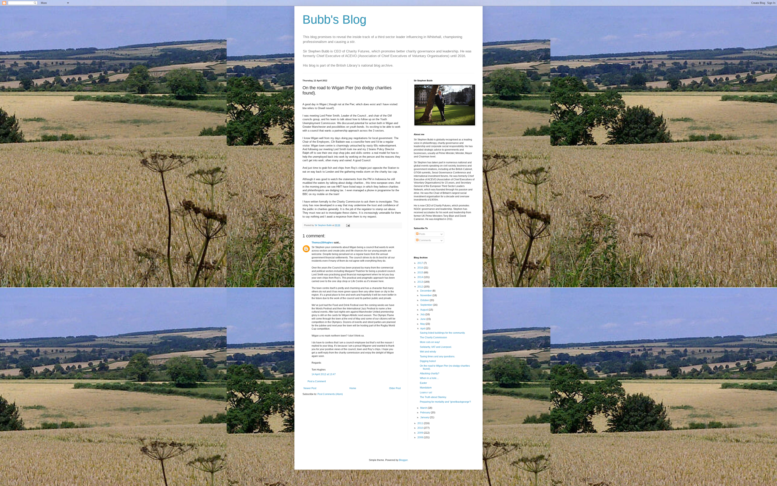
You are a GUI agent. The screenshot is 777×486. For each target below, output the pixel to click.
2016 (420, 267)
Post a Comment (317, 381)
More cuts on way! (430, 342)
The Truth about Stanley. (433, 397)
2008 (420, 437)
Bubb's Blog (334, 19)
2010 (420, 428)
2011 (420, 423)
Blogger (403, 460)
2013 (420, 281)
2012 (420, 286)
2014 (420, 277)
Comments (424, 240)
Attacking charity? (429, 373)
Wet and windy (428, 351)
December (426, 290)
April (423, 328)
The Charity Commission (433, 337)
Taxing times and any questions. (437, 356)
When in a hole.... (429, 378)
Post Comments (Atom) (330, 394)
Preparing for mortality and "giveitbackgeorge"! (445, 401)
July (422, 314)
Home (352, 388)
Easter (423, 383)
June (423, 319)
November (426, 295)
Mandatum (426, 387)
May (423, 324)
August (424, 309)
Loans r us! (426, 392)
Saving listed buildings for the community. (442, 332)
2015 (420, 272)
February (425, 412)
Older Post (395, 388)
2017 (420, 263)
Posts (421, 234)
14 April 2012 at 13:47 (324, 374)
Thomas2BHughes (322, 242)
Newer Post (310, 388)
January (425, 417)
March (424, 407)
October (425, 300)
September (426, 304)
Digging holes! (428, 361)
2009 (420, 432)
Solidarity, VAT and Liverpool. (436, 347)
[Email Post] (347, 225)
